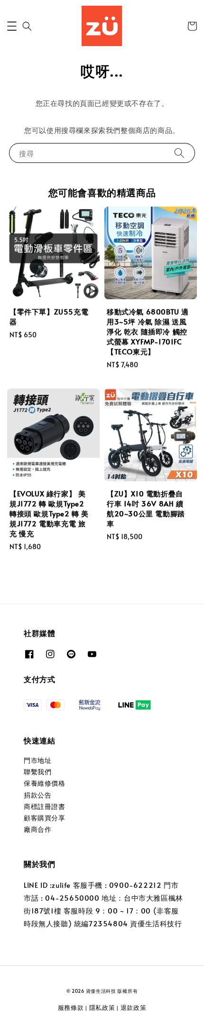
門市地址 (37, 760)
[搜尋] (179, 152)
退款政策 (134, 1007)
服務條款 (71, 1007)
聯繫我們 (37, 771)
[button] (11, 26)
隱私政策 (102, 1007)
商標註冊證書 (44, 806)
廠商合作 (37, 829)
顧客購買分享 (44, 817)
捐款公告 (37, 794)
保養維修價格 (44, 783)
